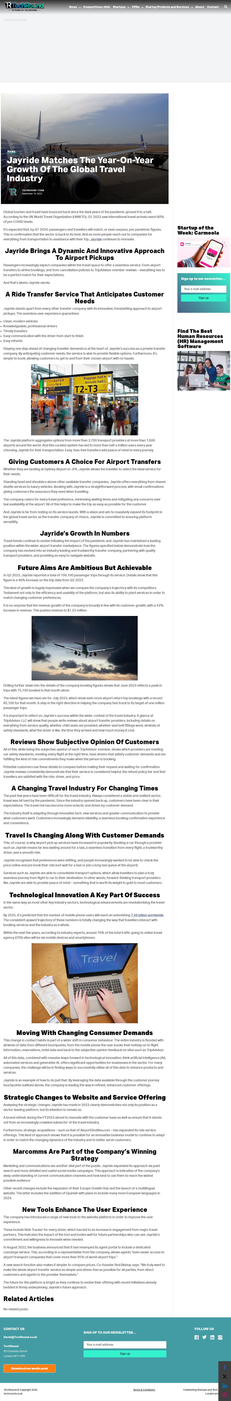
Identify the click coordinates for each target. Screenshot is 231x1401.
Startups (119, 7)
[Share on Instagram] (224, 1394)
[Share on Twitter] (224, 1376)
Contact (213, 7)
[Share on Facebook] (224, 1367)
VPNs (136, 7)
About (199, 7)
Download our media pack (29, 1368)
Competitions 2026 (96, 7)
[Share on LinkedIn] (224, 1385)
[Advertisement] (112, 50)
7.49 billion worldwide (147, 915)
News (73, 7)
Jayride (96, 239)
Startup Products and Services (167, 7)
